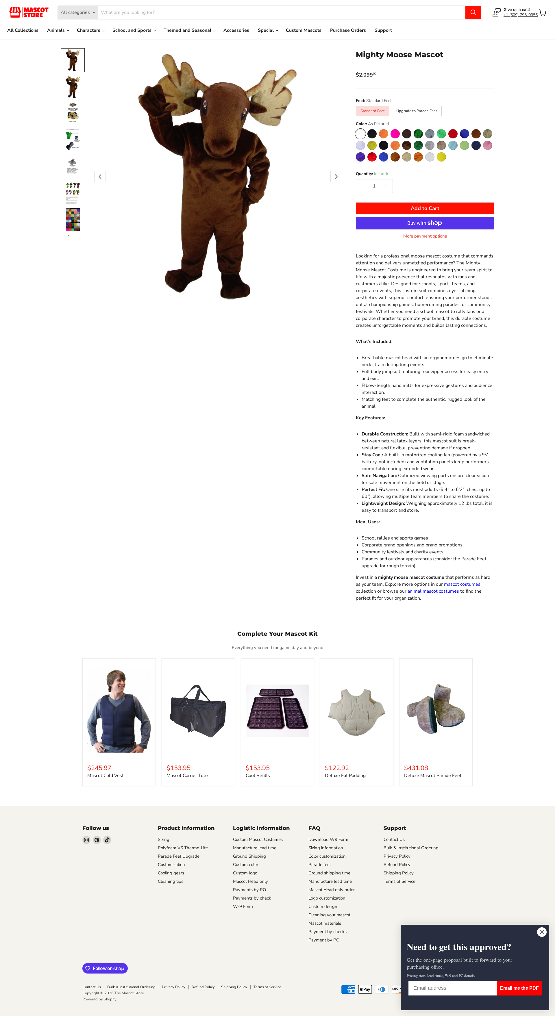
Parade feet (319, 864)
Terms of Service (399, 881)
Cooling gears (171, 873)
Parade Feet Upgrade (178, 856)
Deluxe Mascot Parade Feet (433, 775)
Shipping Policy (399, 873)
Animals (56, 30)
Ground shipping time (329, 873)
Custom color (245, 864)
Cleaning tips (170, 881)
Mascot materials (324, 923)
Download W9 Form (328, 839)
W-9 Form (243, 906)
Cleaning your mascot (329, 915)
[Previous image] (100, 176)
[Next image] (336, 176)
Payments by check (252, 898)
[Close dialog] (542, 932)
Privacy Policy (397, 856)
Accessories (236, 30)
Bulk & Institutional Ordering (411, 848)
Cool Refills (258, 775)
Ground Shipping (249, 856)
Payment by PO (324, 940)
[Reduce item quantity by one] (363, 186)
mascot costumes (462, 584)
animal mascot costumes (433, 591)
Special (266, 30)
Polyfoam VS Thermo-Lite (183, 848)
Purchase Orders (348, 30)
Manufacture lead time (254, 848)
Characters (89, 30)
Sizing (163, 839)
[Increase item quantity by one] (386, 186)
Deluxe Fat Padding (345, 775)
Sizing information (325, 848)
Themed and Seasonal (188, 30)
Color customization (327, 856)
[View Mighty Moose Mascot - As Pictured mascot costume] (73, 60)
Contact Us (394, 839)
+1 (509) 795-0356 (521, 15)
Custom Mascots (303, 30)
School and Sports (132, 30)
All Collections (22, 30)
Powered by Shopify (99, 999)
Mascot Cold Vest (105, 775)
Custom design (322, 906)
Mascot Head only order (331, 890)
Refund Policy (397, 864)
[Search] (473, 12)
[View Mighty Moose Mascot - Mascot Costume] (73, 113)
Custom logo (245, 873)
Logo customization (326, 898)
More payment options (425, 236)
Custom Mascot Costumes (258, 839)
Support (383, 30)
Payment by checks (327, 932)
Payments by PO (249, 890)
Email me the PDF (519, 988)
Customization (171, 864)
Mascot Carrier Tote (187, 775)
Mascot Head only (250, 881)
